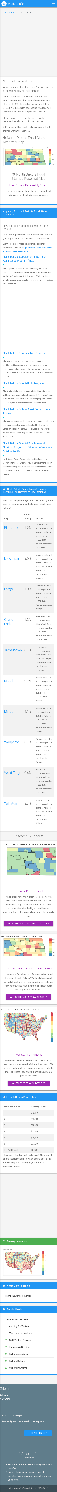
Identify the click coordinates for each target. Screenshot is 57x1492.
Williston (10, 803)
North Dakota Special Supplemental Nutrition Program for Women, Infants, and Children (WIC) (28, 447)
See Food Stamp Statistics (30, 1083)
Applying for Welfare (19, 1326)
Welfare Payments (18, 1368)
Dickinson (11, 558)
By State (5, 1398)
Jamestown (13, 650)
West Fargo (13, 773)
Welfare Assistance (18, 1354)
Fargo (8, 589)
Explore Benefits (38, 1433)
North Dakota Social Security (30, 997)
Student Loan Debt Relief (17, 1319)
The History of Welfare (20, 1333)
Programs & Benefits (19, 1347)
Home (5, 1395)
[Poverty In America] (25, 1261)
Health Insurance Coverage (18, 1296)
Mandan (10, 681)
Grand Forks (8, 622)
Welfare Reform (17, 1361)
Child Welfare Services (20, 1340)
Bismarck (11, 528)
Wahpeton (12, 742)
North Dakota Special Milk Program (23, 383)
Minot (8, 711)
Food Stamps (8, 12)
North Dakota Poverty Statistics (30, 923)
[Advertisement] (28, 46)
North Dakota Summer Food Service (24, 353)
